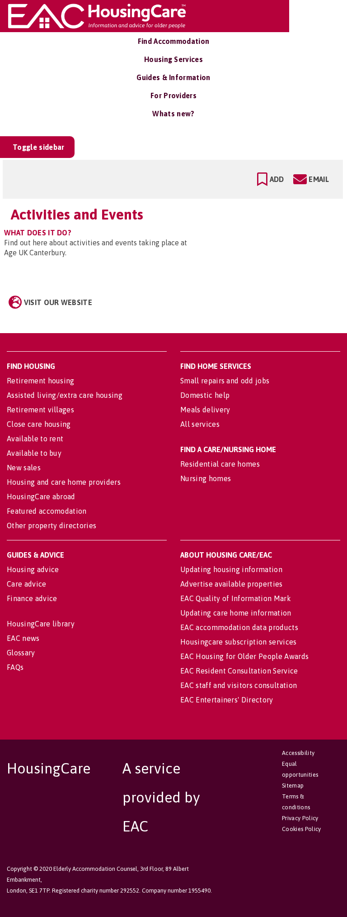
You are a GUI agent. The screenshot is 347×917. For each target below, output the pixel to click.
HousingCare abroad (41, 496)
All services (200, 424)
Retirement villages (40, 410)
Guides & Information (173, 77)
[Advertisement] (269, 243)
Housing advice (33, 569)
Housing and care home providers (64, 482)
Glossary (21, 653)
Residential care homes (220, 464)
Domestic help (205, 395)
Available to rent (35, 439)
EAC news (23, 638)
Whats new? (173, 114)
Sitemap (293, 785)
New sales (24, 467)
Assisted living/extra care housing (64, 395)
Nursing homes (205, 478)
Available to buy (34, 453)
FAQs (15, 667)
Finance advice (32, 598)
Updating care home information (235, 613)
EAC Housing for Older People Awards (244, 656)
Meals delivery (205, 410)
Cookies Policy (301, 829)
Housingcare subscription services (238, 642)
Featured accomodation (47, 511)
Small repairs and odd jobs (224, 381)
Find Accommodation (174, 41)
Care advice (27, 584)
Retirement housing (41, 381)
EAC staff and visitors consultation (238, 685)
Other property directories (51, 525)
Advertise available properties (231, 584)
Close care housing (39, 424)
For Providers (173, 95)
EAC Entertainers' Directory (226, 700)
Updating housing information (231, 569)
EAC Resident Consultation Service (239, 671)
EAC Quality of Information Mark (235, 598)
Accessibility (298, 753)
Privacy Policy (300, 818)
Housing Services (173, 59)
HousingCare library (41, 624)
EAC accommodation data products (239, 627)
